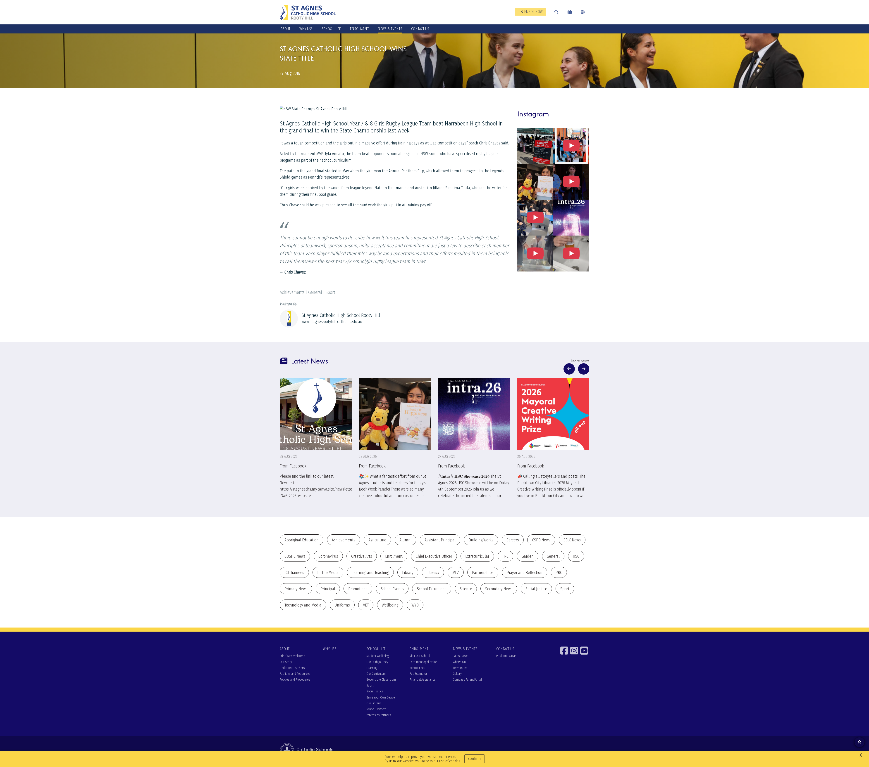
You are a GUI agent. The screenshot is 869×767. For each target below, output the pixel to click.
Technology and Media (302, 605)
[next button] (583, 369)
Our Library (373, 703)
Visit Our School (420, 656)
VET (366, 605)
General (553, 556)
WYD (415, 605)
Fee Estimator (418, 674)
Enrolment (394, 556)
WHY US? (306, 29)
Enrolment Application (423, 662)
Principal (327, 588)
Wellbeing (390, 605)
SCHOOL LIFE (331, 29)
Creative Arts (361, 556)
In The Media (328, 572)
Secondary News (498, 588)
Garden (528, 556)
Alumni (405, 540)
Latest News (460, 656)
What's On (459, 662)
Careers (512, 540)
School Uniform (376, 709)
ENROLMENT (359, 29)
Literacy (433, 572)
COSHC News (294, 556)
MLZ (455, 572)
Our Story (286, 662)
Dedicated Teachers (292, 668)
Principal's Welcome (292, 656)
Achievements (343, 540)
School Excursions (431, 588)
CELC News (572, 540)
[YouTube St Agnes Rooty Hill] (584, 650)
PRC (559, 572)
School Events (392, 588)
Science (466, 588)
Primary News (295, 588)
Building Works (481, 540)
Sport (564, 588)
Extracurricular (477, 556)
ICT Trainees (294, 572)
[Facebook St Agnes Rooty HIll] (564, 650)
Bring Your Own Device (380, 697)
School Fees (417, 668)
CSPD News (541, 540)
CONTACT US (420, 29)
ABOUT (285, 29)
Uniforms (342, 605)
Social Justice (536, 588)
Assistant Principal (440, 540)
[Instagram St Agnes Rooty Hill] (574, 650)
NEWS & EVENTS (390, 29)
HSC (576, 556)
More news (580, 360)
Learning (371, 668)
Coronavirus (328, 556)
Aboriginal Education (301, 540)
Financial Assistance (422, 680)
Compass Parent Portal (467, 680)
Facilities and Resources (295, 674)
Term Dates (460, 668)
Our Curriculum (376, 674)
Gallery (457, 674)
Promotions (358, 588)
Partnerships (483, 572)
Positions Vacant (506, 656)
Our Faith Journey (377, 662)
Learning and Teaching (370, 572)
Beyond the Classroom (381, 680)
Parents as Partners (378, 715)
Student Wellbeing (377, 656)
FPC (505, 556)
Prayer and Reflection (524, 572)
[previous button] (569, 369)
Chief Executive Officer (434, 556)
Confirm (474, 758)
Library (407, 572)
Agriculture (377, 540)
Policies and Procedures (295, 680)
